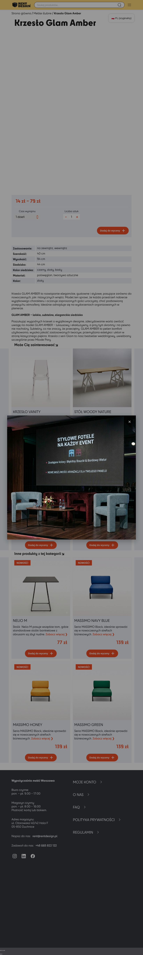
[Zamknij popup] (129, 421)
